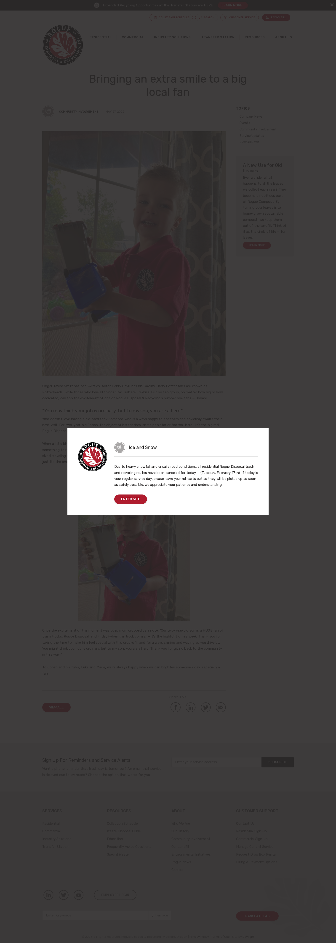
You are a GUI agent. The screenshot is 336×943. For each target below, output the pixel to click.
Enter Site (130, 499)
